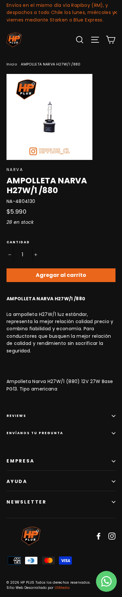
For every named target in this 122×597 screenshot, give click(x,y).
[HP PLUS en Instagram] (111, 536)
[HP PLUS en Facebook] (98, 536)
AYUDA (17, 481)
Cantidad (18, 242)
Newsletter (27, 502)
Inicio (12, 64)
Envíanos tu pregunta (35, 433)
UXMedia (62, 587)
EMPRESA (20, 461)
